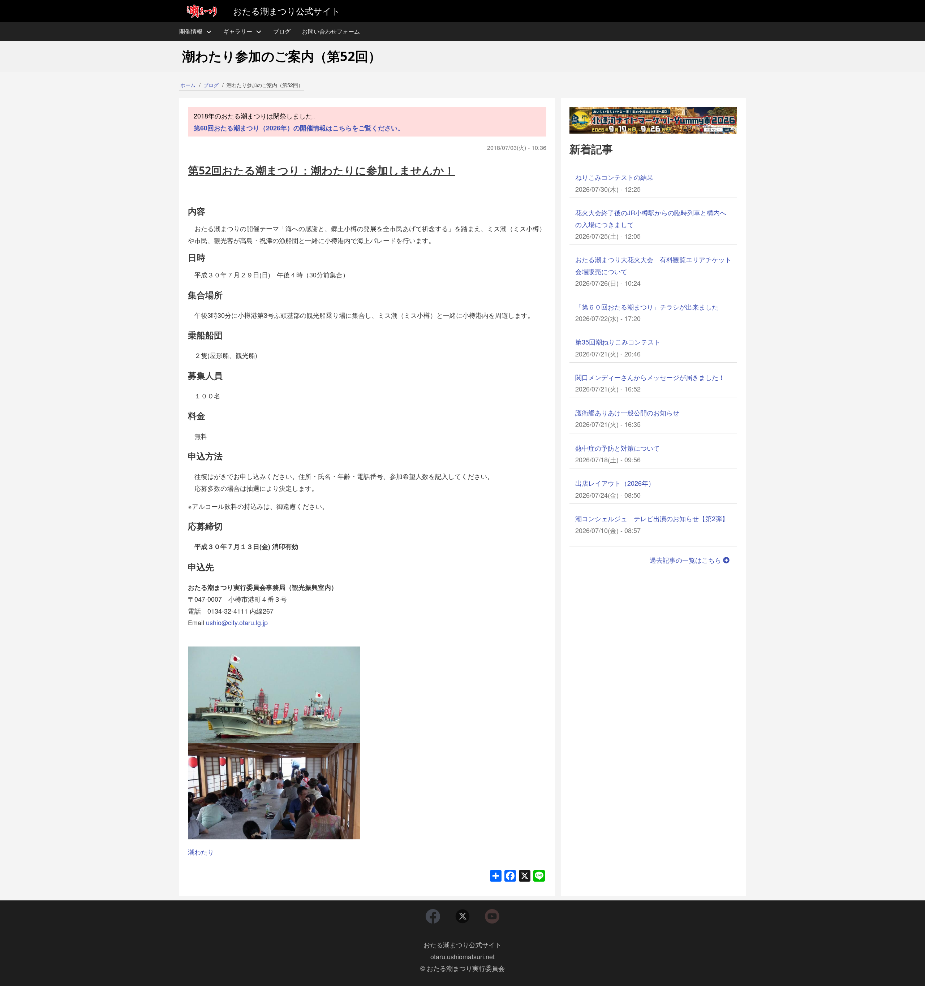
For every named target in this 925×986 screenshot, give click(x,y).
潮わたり (201, 851)
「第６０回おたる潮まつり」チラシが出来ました (646, 306)
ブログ (211, 84)
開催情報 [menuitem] (190, 31)
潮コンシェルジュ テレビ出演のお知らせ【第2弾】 (651, 518)
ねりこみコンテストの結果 (614, 177)
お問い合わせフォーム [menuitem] (331, 31)
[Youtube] (492, 916)
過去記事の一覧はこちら (686, 560)
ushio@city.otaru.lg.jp (237, 622)
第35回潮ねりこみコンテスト (618, 341)
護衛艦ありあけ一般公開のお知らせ (627, 412)
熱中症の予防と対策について (617, 448)
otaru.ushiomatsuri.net (462, 956)
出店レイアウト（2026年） (615, 483)
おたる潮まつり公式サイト (462, 944)
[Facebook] (433, 916)
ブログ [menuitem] (282, 31)
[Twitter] (462, 916)
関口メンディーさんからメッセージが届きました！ (650, 377)
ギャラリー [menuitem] (237, 31)
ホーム (187, 84)
